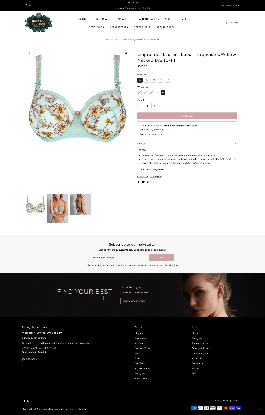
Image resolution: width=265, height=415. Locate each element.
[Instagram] (29, 5)
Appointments (142, 368)
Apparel (139, 343)
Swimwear (140, 338)
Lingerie (139, 333)
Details (141, 143)
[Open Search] (227, 23)
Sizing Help (156, 176)
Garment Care (142, 348)
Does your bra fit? (201, 348)
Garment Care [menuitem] (147, 19)
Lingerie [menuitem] (81, 19)
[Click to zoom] (126, 53)
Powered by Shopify (75, 409)
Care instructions (201, 353)
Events (195, 368)
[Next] (36, 53)
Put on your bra (200, 343)
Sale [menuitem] (184, 19)
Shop (169, 19)
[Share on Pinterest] (148, 182)
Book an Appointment (134, 301)
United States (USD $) (229, 5)
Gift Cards (140, 363)
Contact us (142, 176)
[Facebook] (26, 5)
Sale (137, 358)
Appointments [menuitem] (119, 27)
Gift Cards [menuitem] (96, 27)
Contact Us (197, 363)
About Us (197, 358)
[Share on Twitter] (143, 182)
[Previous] (29, 53)
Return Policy (142, 378)
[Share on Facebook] (139, 182)
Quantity (142, 100)
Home (106, 40)
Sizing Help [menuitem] (142, 27)
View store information (151, 134)
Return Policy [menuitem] (166, 27)
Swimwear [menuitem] (103, 19)
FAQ (194, 373)
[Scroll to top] (259, 409)
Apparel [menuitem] (124, 19)
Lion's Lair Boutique (53, 409)
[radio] (140, 80)
